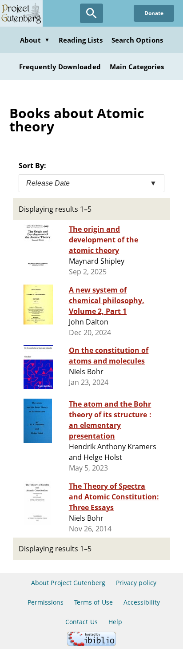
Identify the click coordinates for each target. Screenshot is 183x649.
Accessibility (141, 602)
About (34, 40)
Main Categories (137, 66)
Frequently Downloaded (60, 66)
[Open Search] (91, 13)
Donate (153, 13)
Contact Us (81, 621)
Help (115, 621)
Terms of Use (93, 602)
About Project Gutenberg (68, 582)
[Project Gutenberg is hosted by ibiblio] (91, 643)
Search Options (137, 40)
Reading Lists (81, 40)
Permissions (46, 602)
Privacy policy (136, 582)
